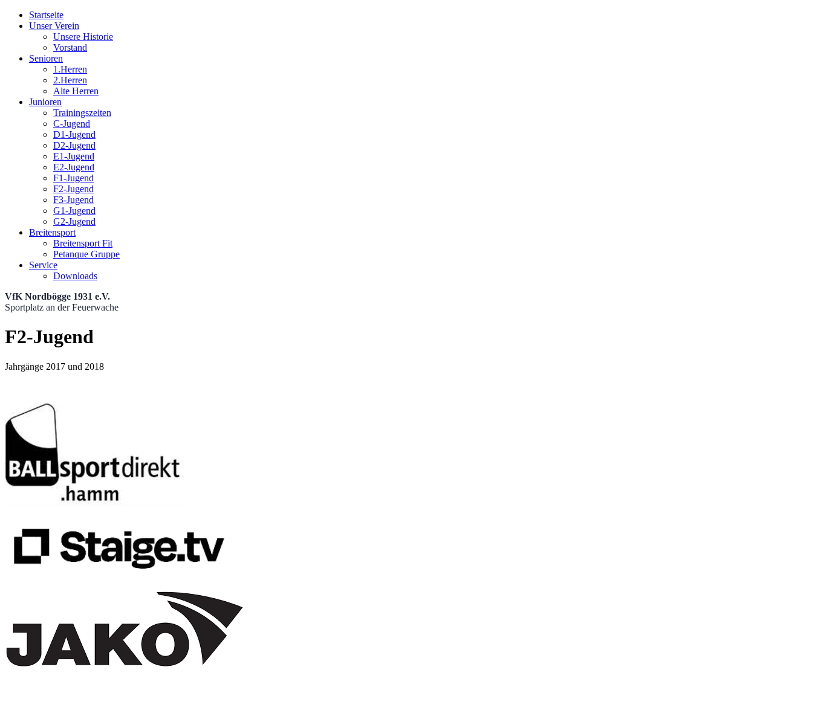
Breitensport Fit (82, 243)
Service (43, 265)
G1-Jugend (74, 210)
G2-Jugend (74, 221)
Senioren (46, 58)
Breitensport (52, 232)
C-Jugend (71, 123)
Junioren (45, 102)
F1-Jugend (73, 178)
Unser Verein (54, 26)
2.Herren (70, 80)
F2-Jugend (73, 189)
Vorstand (70, 47)
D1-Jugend (74, 134)
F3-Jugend (73, 200)
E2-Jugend (73, 167)
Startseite (46, 15)
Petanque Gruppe (86, 254)
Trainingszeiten (82, 113)
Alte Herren (76, 91)
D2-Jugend (74, 145)
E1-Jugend (73, 156)
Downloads (75, 276)
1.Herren (70, 69)
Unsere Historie (83, 36)
